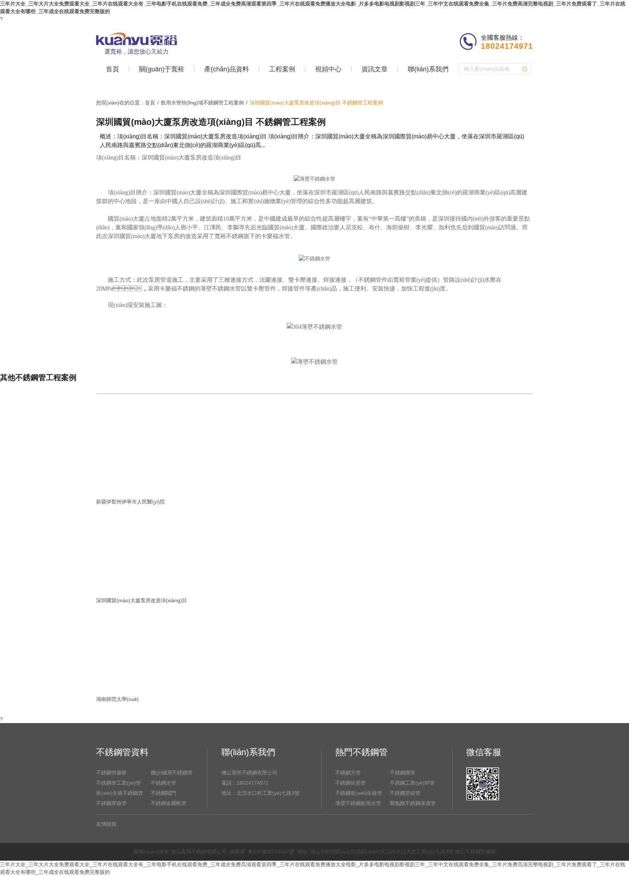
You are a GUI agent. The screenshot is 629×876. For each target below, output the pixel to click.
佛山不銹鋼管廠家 (475, 852)
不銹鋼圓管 (402, 773)
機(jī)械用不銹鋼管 (172, 773)
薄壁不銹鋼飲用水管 (358, 803)
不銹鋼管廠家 (111, 773)
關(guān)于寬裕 (161, 69)
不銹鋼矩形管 (350, 783)
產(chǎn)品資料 (226, 69)
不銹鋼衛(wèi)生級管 (358, 793)
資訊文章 (374, 69)
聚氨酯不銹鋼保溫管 (413, 803)
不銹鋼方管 (348, 773)
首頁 (112, 69)
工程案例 (282, 69)
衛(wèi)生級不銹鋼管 (119, 793)
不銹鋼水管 (163, 783)
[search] (524, 68)
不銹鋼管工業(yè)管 (118, 783)
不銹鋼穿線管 (111, 803)
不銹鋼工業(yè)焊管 (412, 783)
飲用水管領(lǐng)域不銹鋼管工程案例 (202, 103)
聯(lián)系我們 (428, 69)
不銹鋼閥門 (163, 793)
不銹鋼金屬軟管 (168, 803)
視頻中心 (328, 69)
